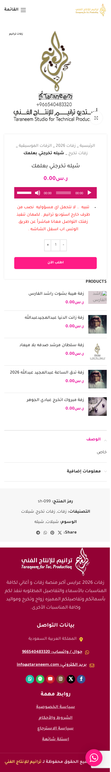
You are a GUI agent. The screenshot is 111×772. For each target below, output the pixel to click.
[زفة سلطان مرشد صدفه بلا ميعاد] (97, 351)
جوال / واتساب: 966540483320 (52, 652)
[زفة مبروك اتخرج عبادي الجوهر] (97, 406)
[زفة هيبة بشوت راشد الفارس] (97, 298)
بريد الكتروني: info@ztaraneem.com (52, 665)
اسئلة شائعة (55, 739)
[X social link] (59, 533)
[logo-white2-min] (55, 562)
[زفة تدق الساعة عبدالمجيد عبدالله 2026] (97, 379)
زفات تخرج (78, 153)
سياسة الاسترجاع (55, 729)
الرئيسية (87, 146)
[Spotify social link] (40, 679)
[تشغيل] (89, 196)
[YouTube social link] (50, 679)
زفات (62, 512)
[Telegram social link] (38, 533)
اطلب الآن (56, 263)
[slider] (25, 192)
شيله (39, 522)
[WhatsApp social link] (45, 533)
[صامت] (37, 196)
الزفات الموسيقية (35, 146)
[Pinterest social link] (52, 533)
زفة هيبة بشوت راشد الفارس (56, 294)
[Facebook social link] (81, 679)
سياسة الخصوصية (55, 707)
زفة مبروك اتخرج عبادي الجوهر (55, 400)
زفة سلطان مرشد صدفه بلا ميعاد (51, 345)
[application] (55, 192)
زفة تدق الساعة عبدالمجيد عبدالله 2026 (47, 373)
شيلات (27, 512)
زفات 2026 (66, 146)
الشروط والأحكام (56, 718)
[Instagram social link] (60, 679)
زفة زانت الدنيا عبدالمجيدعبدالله (54, 318)
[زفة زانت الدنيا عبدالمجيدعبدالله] (97, 324)
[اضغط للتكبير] (96, 117)
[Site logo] (91, 10)
